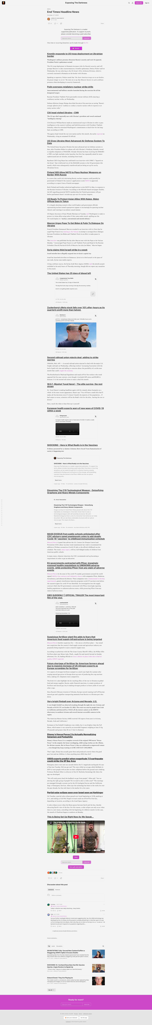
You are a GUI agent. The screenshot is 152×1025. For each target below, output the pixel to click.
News (49, 9)
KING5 (55, 659)
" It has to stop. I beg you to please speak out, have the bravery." (64, 969)
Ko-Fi (86, 43)
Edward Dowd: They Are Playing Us (60, 978)
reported (99, 134)
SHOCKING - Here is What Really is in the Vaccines (72, 445)
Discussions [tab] (59, 946)
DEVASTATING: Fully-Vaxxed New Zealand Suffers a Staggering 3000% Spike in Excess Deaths (66, 952)
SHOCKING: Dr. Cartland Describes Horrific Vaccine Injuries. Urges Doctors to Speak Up (66, 966)
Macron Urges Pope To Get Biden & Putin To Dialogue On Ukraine (75, 224)
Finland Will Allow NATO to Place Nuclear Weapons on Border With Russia (74, 173)
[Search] (129, 2)
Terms (80, 1013)
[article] (76, 955)
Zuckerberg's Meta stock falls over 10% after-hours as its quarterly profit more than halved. (76, 308)
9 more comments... (52, 938)
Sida (52, 914)
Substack (68, 1021)
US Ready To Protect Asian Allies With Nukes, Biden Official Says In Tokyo (73, 200)
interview (53, 240)
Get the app (84, 1017)
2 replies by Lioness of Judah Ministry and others (64, 931)
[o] (98, 968)
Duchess (53, 904)
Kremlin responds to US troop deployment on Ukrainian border (75, 55)
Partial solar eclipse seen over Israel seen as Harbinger (75, 792)
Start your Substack (71, 1017)
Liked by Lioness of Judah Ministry (59, 906)
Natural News (52, 542)
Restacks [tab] (57, 889)
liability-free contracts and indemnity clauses (67, 576)
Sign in (147, 3)
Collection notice (87, 1013)
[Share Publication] (132, 2)
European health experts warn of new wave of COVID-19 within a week (75, 409)
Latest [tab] (53, 946)
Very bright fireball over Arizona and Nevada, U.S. (72, 701)
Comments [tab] (51, 889)
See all (50, 990)
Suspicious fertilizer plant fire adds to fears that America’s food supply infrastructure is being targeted (74, 638)
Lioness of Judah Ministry (57, 18)
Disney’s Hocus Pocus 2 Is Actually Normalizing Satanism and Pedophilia (71, 735)
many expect (66, 550)
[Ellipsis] (104, 904)
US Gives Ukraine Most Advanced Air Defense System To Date (76, 142)
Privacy (76, 1013)
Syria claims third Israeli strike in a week (67, 250)
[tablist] (54, 889)
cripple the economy (66, 371)
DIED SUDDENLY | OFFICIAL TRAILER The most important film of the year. (75, 596)
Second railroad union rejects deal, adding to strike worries (72, 358)
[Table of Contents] (2, 512)
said (87, 214)
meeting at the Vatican (70, 232)
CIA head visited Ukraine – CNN (63, 112)
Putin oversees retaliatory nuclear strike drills (70, 87)
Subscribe (139, 3)
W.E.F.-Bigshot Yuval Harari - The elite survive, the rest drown (74, 385)
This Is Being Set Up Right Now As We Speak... (70, 817)
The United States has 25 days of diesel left (69, 273)
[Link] (45, 55)
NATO (87, 181)
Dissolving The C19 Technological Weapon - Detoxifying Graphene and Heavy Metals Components (75, 491)
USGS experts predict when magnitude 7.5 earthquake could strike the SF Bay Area (75, 759)
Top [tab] (49, 946)
